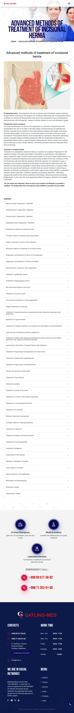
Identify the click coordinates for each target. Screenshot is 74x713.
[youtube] (19, 700)
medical (45, 678)
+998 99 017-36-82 (41, 578)
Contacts (45, 696)
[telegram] (12, 700)
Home (44, 701)
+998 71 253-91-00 (41, 588)
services (45, 687)
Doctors (45, 682)
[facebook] (8, 700)
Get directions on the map (21, 653)
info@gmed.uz (16, 660)
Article (44, 691)
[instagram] (15, 700)
